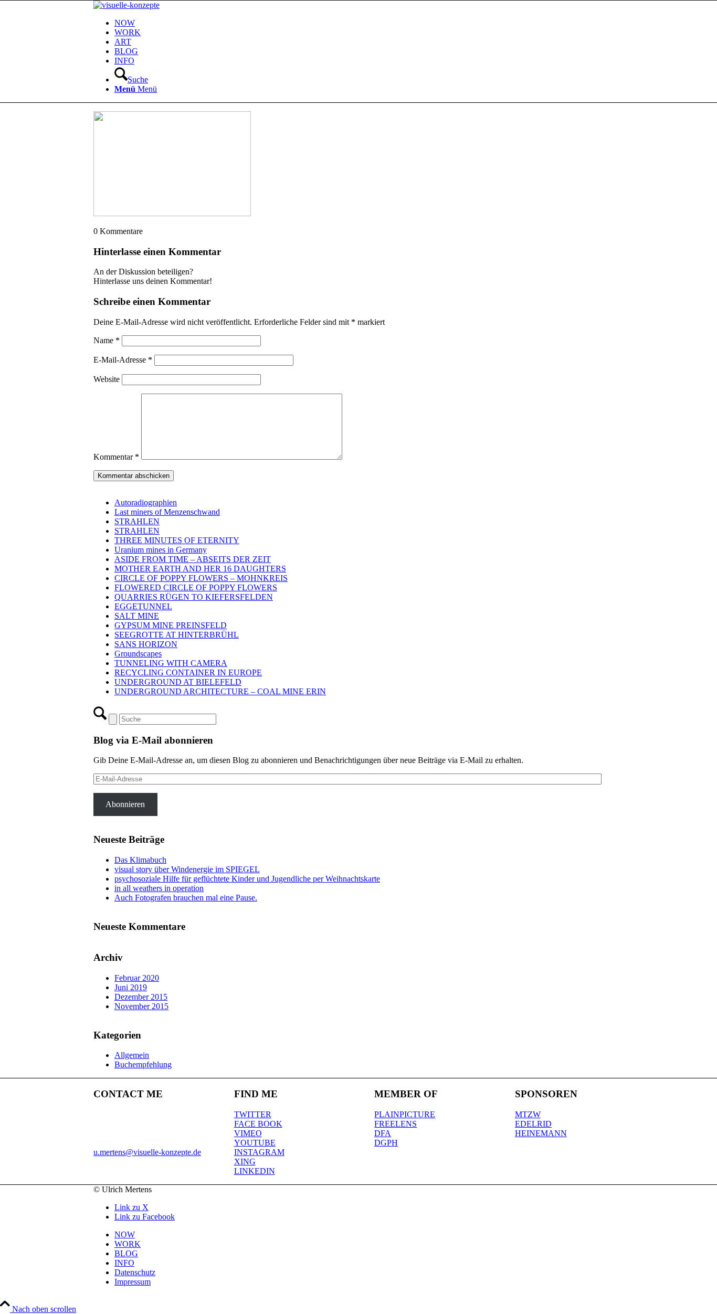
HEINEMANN (541, 1133)
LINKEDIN (254, 1171)
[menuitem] (369, 23)
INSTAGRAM (259, 1152)
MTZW (528, 1114)
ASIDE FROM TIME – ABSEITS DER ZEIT (192, 559)
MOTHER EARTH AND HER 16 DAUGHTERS (200, 568)
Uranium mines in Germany (160, 549)
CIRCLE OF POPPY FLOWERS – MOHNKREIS (201, 578)
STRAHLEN (137, 521)
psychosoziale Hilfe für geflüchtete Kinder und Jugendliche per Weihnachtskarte (247, 878)
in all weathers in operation (159, 888)
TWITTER (252, 1114)
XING (245, 1161)
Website (106, 379)
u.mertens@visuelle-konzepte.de (147, 1152)
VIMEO (248, 1133)
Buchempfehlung (143, 1064)
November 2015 (141, 1006)
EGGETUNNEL (143, 606)
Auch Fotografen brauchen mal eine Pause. (185, 897)
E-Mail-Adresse (122, 359)
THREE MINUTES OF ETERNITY (176, 540)
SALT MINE (136, 615)
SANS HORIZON (145, 644)
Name (106, 340)
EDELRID (533, 1123)
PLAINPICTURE (404, 1114)
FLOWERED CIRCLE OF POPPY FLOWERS (195, 587)
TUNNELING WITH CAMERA (170, 663)
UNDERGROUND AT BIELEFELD (177, 681)
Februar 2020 (136, 977)
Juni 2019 (130, 987)
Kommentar (116, 456)
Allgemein (131, 1055)
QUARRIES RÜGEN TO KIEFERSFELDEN (193, 596)
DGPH (386, 1142)
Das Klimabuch (140, 859)
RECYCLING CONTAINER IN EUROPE (188, 672)
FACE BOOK (258, 1123)
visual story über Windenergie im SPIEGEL (187, 869)
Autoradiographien (145, 502)
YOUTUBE (255, 1142)
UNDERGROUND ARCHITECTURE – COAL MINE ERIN (220, 691)
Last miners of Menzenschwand (167, 511)
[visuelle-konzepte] (126, 5)
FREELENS (395, 1123)
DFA (382, 1133)
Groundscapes (138, 653)
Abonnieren (125, 804)
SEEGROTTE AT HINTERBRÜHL (176, 634)
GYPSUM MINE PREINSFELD (170, 625)
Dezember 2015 (140, 996)
